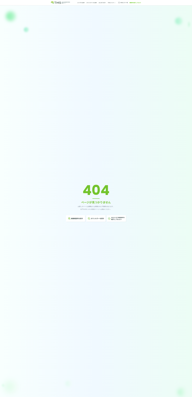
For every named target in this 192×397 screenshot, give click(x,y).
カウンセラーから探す (91, 2)
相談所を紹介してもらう (135, 2)
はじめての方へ (102, 2)
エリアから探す (81, 2)
